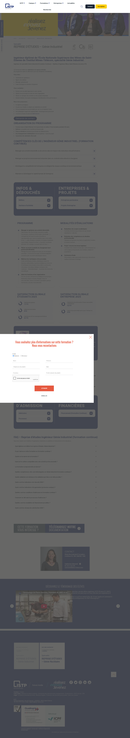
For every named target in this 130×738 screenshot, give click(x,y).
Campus (31, 3)
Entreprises (58, 3)
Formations (44, 3)
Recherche (47, 10)
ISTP (21, 3)
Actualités (71, 3)
